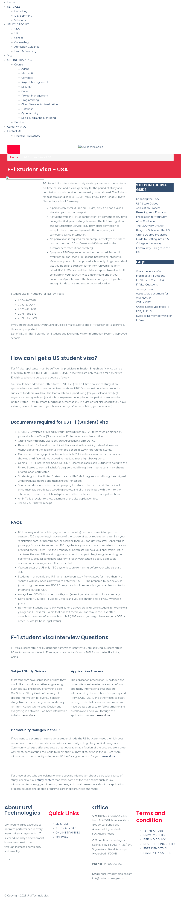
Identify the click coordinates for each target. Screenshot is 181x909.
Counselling (21, 42)
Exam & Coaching (25, 51)
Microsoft (27, 73)
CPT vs (140, 302)
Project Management (34, 82)
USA (17, 29)
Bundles (19, 122)
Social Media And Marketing (38, 117)
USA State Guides (147, 203)
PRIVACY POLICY (154, 835)
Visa (9, 55)
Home (11, 2)
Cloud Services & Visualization (39, 104)
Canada (19, 38)
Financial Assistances (27, 135)
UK (16, 33)
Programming (30, 100)
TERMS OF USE (153, 830)
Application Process (87, 671)
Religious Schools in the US (153, 230)
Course (18, 64)
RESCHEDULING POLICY (159, 844)
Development (23, 15)
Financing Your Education (152, 212)
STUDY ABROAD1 (18, 24)
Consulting (21, 11)
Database (27, 109)
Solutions (20, 20)
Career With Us (16, 126)
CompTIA (27, 77)
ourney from (145, 289)
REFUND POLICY (154, 839)
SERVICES (13, 6)
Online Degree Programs (151, 234)
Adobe (25, 69)
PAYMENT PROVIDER (157, 852)
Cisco (24, 91)
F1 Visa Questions (147, 284)
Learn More (28, 715)
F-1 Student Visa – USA (150, 280)
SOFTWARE (63, 837)
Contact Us (14, 131)
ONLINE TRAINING (19, 60)
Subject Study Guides (28, 671)
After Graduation (146, 221)
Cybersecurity (29, 113)
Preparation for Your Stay (151, 216)
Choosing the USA (147, 199)
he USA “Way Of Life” (151, 225)
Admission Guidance (26, 46)
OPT (147, 302)
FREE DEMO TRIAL (155, 848)
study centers (45, 780)
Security (26, 86)
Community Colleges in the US (35, 730)
